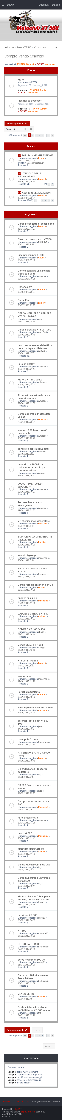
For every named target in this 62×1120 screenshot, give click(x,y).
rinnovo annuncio (27, 597)
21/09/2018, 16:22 (26, 475)
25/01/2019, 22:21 (26, 422)
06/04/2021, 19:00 (26, 260)
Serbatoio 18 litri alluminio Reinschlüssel (33, 977)
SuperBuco (43, 742)
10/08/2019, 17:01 (26, 353)
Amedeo (42, 276)
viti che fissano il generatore (34, 520)
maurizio (42, 523)
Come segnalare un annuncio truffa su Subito (34, 272)
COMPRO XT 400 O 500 (31, 629)
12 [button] (48, 135)
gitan (40, 319)
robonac (42, 382)
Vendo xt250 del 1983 (30, 644)
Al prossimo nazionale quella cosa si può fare (34, 397)
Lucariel (42, 419)
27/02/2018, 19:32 (26, 619)
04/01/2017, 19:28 (26, 1015)
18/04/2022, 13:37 (26, 229)
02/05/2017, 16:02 (26, 809)
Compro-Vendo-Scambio (24, 56)
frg (39, 774)
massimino (43, 558)
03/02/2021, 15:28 (26, 279)
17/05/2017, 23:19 (26, 793)
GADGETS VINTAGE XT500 (33, 613)
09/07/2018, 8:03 (26, 526)
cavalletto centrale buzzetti (33, 448)
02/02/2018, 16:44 (26, 634)
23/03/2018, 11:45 (26, 576)
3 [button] (36, 135)
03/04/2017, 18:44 (26, 886)
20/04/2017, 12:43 (26, 838)
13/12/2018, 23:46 (26, 438)
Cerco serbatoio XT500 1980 (34, 329)
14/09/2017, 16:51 (26, 729)
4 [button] (39, 135)
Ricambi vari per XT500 (31, 254)
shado (41, 632)
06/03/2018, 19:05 (26, 590)
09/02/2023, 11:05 (26, 160)
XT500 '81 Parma (28, 660)
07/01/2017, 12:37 (26, 999)
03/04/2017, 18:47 (26, 869)
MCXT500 (39, 64)
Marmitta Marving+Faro (31, 848)
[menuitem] (10, 5)
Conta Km (23, 300)
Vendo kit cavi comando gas (34, 864)
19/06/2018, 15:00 (26, 545)
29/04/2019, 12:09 (26, 403)
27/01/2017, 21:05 (26, 949)
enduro (41, 996)
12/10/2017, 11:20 (26, 681)
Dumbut (30, 64)
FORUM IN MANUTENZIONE (37, 155)
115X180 (21, 64)
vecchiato (50, 64)
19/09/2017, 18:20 (26, 712)
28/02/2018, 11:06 (26, 603)
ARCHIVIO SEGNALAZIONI (36, 192)
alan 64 (41, 851)
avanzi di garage (27, 555)
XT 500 (22, 930)
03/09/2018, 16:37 (26, 492)
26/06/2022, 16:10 (26, 181)
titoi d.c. (41, 902)
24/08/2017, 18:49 (26, 761)
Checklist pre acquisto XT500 (35, 239)
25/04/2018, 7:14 (26, 560)
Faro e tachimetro (28, 817)
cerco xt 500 (25, 833)
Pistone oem (25, 286)
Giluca (41, 257)
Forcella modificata (29, 691)
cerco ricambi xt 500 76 (31, 959)
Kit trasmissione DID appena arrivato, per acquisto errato (34, 898)
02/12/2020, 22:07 (26, 292)
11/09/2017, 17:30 (26, 744)
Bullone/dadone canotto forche (35, 707)
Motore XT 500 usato (30, 379)
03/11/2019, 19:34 (26, 321)
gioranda (42, 710)
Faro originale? (26, 363)
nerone (41, 451)
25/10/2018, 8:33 (26, 454)
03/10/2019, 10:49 (26, 335)
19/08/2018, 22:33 (26, 510)
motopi (41, 289)
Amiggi (41, 473)
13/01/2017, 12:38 (26, 983)
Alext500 (42, 332)
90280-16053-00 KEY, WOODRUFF (30, 485)
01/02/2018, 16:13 (26, 650)
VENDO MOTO (26, 993)
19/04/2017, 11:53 (26, 854)
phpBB (17, 1109)
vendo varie (24, 676)
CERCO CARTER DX (29, 943)
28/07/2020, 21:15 (26, 305)
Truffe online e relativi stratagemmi (30, 504)
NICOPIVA (42, 242)
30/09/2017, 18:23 (26, 697)
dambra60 (43, 933)
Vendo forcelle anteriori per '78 (35, 584)
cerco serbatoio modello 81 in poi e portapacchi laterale (35, 347)
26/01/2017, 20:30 (26, 965)
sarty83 (41, 351)
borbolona (43, 946)
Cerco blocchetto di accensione (36, 223)
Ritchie (41, 542)
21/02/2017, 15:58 (26, 936)
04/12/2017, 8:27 (26, 665)
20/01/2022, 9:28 (26, 244)
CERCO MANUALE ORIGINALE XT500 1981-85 (34, 315)
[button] (25, 135)
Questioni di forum (35, 163)
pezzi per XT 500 (27, 915)
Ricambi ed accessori (30, 100)
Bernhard (42, 574)
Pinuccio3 (43, 600)
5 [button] (42, 135)
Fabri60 (41, 918)
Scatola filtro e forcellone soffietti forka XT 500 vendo (34, 1009)
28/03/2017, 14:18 (26, 904)
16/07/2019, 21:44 (26, 369)
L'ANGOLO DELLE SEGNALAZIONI (29, 175)
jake (40, 726)
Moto (21, 79)
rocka (41, 587)
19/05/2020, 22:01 (26, 198)
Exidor (41, 158)
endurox (42, 616)
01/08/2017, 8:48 (26, 777)
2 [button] (32, 135)
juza (40, 791)
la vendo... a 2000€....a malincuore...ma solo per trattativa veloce (32, 467)
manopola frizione (28, 739)
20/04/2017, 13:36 (26, 823)
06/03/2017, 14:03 (26, 920)
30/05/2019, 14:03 (26, 384)
